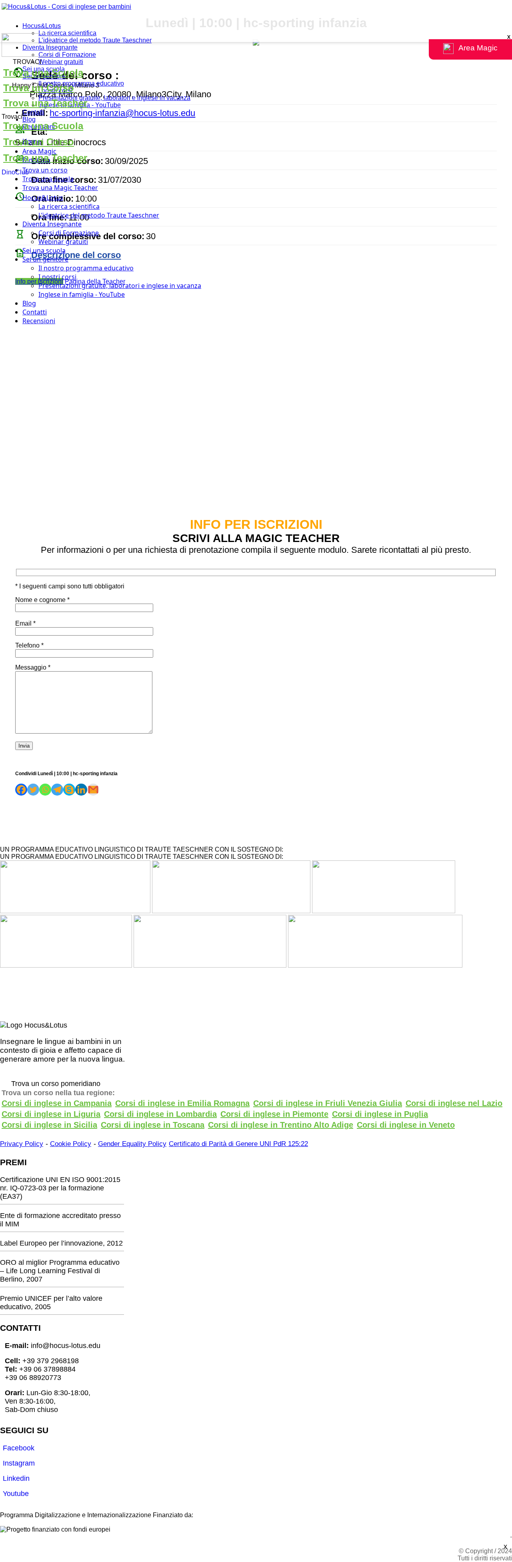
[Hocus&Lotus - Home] (66, 6)
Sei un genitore (45, 259)
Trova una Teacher (45, 103)
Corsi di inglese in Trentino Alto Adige (280, 1124)
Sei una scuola (44, 250)
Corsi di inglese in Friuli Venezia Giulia (327, 1103)
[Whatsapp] (45, 790)
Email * (25, 623)
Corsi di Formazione (67, 54)
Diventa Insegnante (50, 47)
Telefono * (29, 645)
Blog (29, 119)
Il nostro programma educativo (81, 83)
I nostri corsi (57, 276)
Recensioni (38, 320)
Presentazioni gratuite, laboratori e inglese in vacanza (114, 97)
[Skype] (69, 790)
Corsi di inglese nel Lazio (454, 1103)
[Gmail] (93, 790)
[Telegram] (57, 790)
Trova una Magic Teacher (60, 187)
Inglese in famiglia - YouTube (81, 294)
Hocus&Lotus (41, 25)
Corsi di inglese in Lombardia (160, 1114)
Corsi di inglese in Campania (57, 1103)
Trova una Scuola (43, 72)
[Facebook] (21, 790)
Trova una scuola (48, 178)
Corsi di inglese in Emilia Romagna (182, 1103)
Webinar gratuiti (60, 61)
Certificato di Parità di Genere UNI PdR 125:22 (238, 1144)
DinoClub (15, 172)
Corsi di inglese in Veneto (406, 1124)
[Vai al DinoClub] (256, 45)
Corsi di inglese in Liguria (51, 1114)
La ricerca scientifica (67, 33)
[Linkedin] (81, 790)
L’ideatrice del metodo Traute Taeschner (95, 40)
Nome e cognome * (42, 599)
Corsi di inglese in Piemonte (274, 1114)
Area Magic (39, 151)
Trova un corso (45, 170)
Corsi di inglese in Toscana (152, 1124)
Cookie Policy (70, 1144)
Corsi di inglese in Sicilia (49, 1124)
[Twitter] (33, 790)
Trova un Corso (38, 87)
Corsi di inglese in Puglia (380, 1114)
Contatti (33, 112)
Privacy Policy (21, 1144)
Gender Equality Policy (132, 1144)
